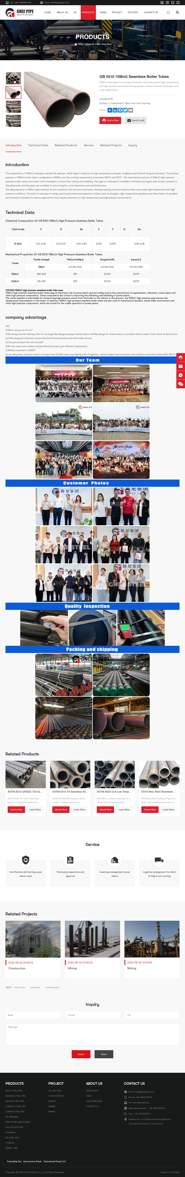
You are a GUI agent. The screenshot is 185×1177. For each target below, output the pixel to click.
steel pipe (35, 987)
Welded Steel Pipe (14, 1101)
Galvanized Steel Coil (54, 1161)
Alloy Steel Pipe (104, 44)
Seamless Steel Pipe (15, 1096)
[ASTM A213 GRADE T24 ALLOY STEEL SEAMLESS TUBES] (25, 774)
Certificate (92, 1091)
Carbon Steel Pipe (14, 1111)
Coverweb (175, 1172)
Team (88, 1096)
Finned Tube (11, 1148)
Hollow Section (14, 1127)
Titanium (9, 1143)
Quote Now (16, 809)
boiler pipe (19, 987)
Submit (81, 1054)
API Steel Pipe (12, 1137)
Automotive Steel (32, 1161)
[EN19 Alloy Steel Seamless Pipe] (159, 774)
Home (81, 44)
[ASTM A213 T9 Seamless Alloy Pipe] (70, 774)
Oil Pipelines (11, 1117)
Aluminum (10, 1132)
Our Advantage (94, 1101)
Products (90, 44)
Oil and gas (54, 1091)
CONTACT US (92, 1106)
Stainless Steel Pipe (15, 1106)
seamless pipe (52, 987)
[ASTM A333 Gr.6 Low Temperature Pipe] (115, 774)
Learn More (35, 809)
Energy (52, 1101)
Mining (51, 1111)
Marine (51, 1106)
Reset (104, 1054)
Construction (56, 1096)
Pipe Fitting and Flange (17, 1122)
